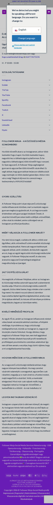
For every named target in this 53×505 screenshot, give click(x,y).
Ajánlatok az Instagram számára (26, 481)
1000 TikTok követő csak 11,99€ (26, 1)
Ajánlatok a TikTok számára (26, 484)
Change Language (26, 38)
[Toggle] (49, 79)
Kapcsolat (19, 493)
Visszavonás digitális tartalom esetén (23, 496)
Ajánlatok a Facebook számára (26, 486)
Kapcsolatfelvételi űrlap (12, 57)
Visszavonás (43, 493)
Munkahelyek (26, 499)
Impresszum (8, 493)
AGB (43, 496)
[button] (4, 12)
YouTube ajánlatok (26, 483)
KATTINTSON (33, 57)
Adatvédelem (31, 493)
